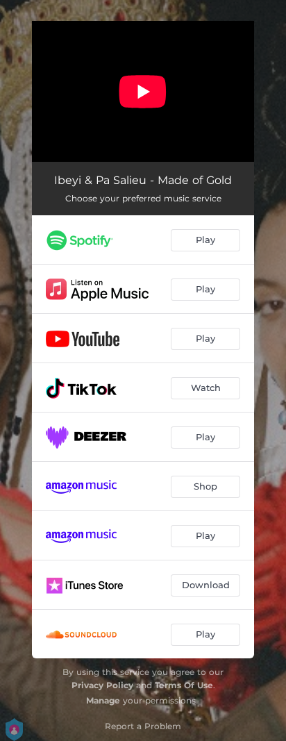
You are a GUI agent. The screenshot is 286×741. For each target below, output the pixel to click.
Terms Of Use (184, 685)
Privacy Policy (102, 685)
